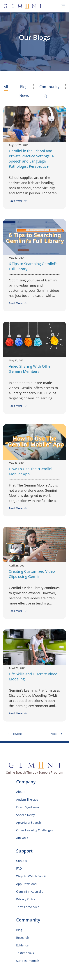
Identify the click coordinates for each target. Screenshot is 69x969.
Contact (21, 861)
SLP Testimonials (28, 961)
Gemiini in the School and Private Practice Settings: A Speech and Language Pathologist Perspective (31, 158)
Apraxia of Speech (28, 823)
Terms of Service (27, 907)
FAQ (19, 868)
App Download (26, 884)
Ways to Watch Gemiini (32, 876)
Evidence (22, 945)
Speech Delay (25, 815)
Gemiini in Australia (29, 892)
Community (49, 86)
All (6, 86)
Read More (16, 200)
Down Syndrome (27, 807)
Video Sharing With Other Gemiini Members (30, 369)
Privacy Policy (25, 899)
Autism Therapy (27, 799)
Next (53, 733)
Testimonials (25, 953)
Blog (23, 86)
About (20, 792)
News (24, 95)
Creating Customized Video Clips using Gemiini (32, 574)
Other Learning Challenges (34, 830)
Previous (17, 733)
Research (22, 938)
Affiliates (22, 838)
